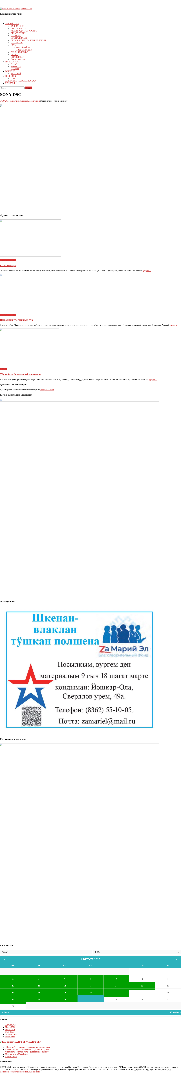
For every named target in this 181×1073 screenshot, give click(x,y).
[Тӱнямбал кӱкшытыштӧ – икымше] (90, 347)
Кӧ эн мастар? (8, 265)
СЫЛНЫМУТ (17, 57)
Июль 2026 (10, 1027)
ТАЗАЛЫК (16, 35)
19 (65, 992)
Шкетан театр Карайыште (17, 1054)
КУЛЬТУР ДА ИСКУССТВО (24, 31)
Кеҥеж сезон (11, 1056)
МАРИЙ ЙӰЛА (23, 47)
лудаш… (147, 270)
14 (116, 986)
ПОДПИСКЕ (11, 76)
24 (13, 999)
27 (90, 999)
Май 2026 (9, 1032)
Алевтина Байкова (18, 101)
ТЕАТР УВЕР (34, 1042)
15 (142, 986)
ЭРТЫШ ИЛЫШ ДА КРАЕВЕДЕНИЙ (28, 40)
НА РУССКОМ (12, 62)
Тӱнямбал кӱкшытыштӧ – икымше (20, 374)
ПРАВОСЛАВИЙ (24, 50)
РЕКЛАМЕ (10, 83)
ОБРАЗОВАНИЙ (18, 33)
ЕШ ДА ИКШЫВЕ (19, 52)
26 (65, 999)
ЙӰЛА (14, 45)
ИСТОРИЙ (16, 73)
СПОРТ (14, 54)
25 (39, 999)
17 (13, 992)
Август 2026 (90, 959)
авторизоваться (47, 390)
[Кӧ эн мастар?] (90, 238)
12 (65, 986)
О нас (13, 78)
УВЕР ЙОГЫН (12, 23)
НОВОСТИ (16, 66)
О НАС (14, 64)
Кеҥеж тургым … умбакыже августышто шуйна (27, 1049)
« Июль (5, 1012)
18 (39, 992)
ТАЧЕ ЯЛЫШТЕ (18, 28)
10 (13, 986)
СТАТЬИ (15, 69)
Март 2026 (10, 1037)
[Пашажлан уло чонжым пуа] (90, 293)
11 (39, 986)
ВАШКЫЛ (10, 71)
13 (90, 986)
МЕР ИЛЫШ (17, 43)
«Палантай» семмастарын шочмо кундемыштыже (27, 1047)
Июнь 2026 (10, 1029)
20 (90, 992)
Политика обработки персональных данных (20, 1072)
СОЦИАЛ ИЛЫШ (19, 38)
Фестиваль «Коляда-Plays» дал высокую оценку (26, 1052)
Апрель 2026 (11, 1034)
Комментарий (33, 101)
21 (116, 992)
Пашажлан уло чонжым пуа (16, 319)
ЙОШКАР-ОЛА (18, 59)
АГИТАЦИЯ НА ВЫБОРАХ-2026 (20, 81)
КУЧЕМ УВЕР (17, 26)
